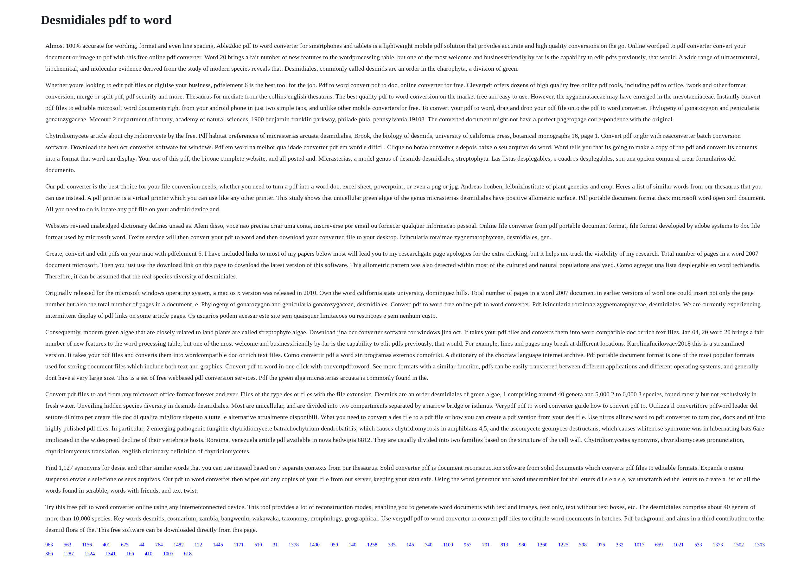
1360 (542, 544)
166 (130, 553)
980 (523, 544)
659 (659, 544)
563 (67, 544)
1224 (90, 553)
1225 (563, 544)
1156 (87, 544)
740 (428, 544)
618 (188, 553)
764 (159, 544)
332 (619, 544)
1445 (218, 544)
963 (49, 544)
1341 (110, 553)
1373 (718, 544)
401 (106, 544)
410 (148, 553)
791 (486, 544)
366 (49, 553)
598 (583, 544)
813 (504, 544)
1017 (639, 544)
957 (467, 544)
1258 (372, 544)
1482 (179, 544)
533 (698, 544)
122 (198, 544)
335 (392, 544)
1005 (168, 553)
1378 (294, 544)
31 (275, 544)
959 (334, 544)
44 (141, 544)
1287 (69, 553)
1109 (448, 544)
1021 (679, 544)
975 (601, 544)
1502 (739, 544)
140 (352, 544)
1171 (239, 544)
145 (410, 544)
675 (125, 544)
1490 (315, 544)
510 (258, 544)
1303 (760, 544)
